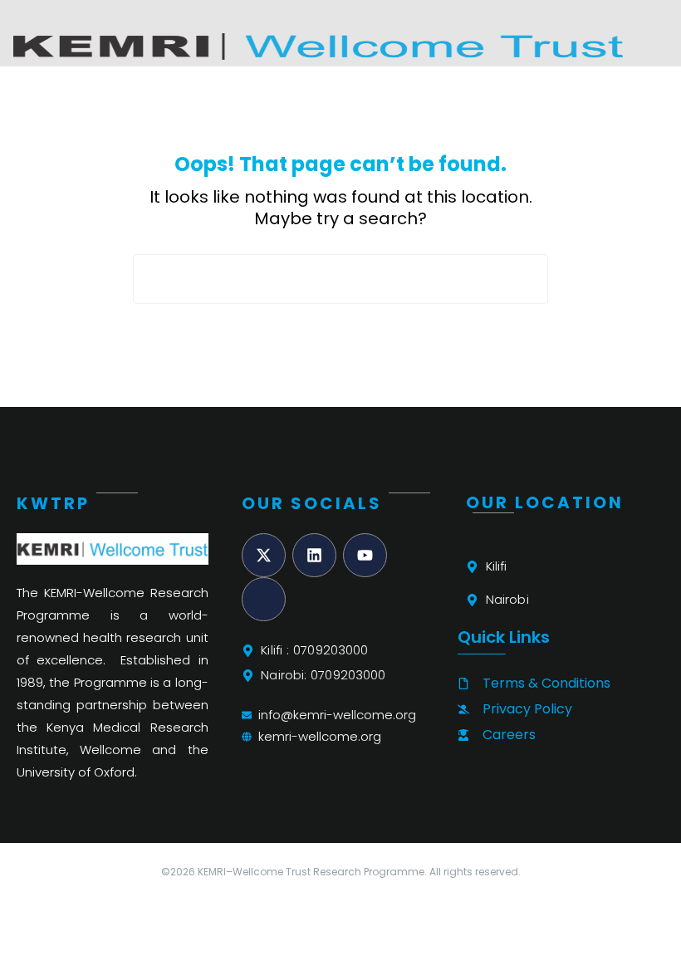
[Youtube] (365, 555)
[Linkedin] (314, 555)
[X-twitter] (264, 555)
